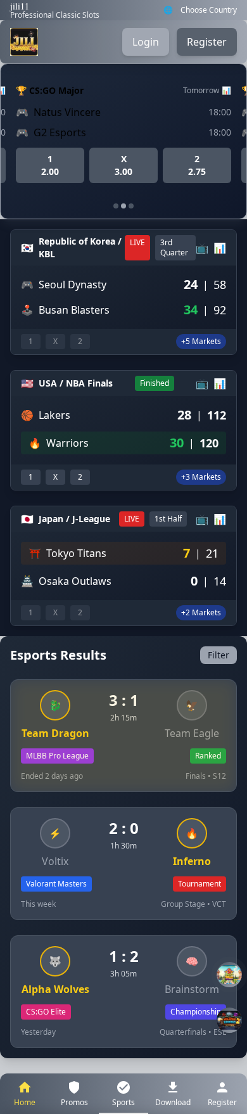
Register (207, 42)
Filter (218, 655)
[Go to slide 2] (123, 205)
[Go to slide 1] (115, 205)
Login (145, 42)
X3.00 (123, 165)
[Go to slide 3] (131, 205)
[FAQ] (229, 974)
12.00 (50, 165)
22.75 (197, 165)
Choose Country (208, 10)
